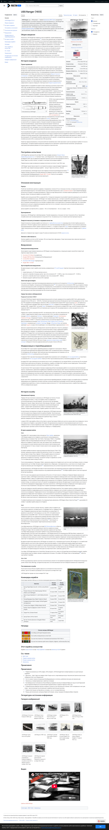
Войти (96, 1)
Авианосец (74, 39)
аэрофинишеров (68, 190)
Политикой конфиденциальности (51, 827)
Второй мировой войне (28, 28)
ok (100, 826)
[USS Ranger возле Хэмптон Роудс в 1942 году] (78, 707)
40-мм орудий (73, 357)
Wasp (58, 323)
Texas (43, 306)
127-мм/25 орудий (59, 268)
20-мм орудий (36, 358)
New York (51, 304)
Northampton (62, 316)
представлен (29, 649)
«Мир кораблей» (40, 649)
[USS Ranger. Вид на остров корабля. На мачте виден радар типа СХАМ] (65, 727)
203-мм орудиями (53, 115)
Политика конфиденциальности (11, 820)
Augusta (28, 325)
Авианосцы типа (77, 41)
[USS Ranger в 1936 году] (40, 727)
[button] (4, 5)
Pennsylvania (44, 321)
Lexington (38, 323)
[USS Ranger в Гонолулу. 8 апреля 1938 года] (27, 707)
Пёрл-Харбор (49, 435)
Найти (61, 5)
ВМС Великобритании (50, 526)
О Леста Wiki (22, 820)
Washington (24, 323)
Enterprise (53, 323)
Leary (76, 302)
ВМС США (79, 39)
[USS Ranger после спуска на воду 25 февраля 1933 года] (40, 707)
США (59, 649)
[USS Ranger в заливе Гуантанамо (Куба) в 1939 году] (53, 727)
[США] (76, 54)
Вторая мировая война (29, 660)
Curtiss (67, 325)
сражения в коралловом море (54, 340)
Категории (24, 808)
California (28, 316)
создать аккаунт (104, 1)
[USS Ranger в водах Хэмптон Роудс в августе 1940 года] (53, 707)
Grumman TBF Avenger (28, 260)
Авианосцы (37, 808)
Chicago (28, 318)
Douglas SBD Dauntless (29, 257)
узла (66, 226)
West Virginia (51, 321)
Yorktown (39, 316)
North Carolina (59, 321)
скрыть (15, 14)
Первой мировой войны (55, 83)
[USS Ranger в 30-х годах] (65, 707)
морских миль (65, 233)
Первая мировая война (29, 658)
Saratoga (43, 323)
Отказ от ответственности (32, 820)
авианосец (46, 19)
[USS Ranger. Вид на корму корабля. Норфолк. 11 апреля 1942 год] (78, 727)
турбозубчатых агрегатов (56, 223)
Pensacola (55, 316)
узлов (48, 118)
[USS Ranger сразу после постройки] (27, 726)
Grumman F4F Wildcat (28, 255)
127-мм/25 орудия (74, 120)
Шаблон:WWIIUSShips (26, 803)
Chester (23, 318)
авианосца (54, 649)
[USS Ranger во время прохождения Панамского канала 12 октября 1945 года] (40, 748)
